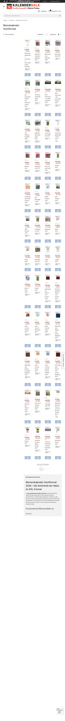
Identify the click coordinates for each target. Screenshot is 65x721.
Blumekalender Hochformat (21, 20)
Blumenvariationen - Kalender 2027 (38, 57)
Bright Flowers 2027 (47, 198)
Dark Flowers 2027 (57, 198)
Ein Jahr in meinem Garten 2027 (38, 406)
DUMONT (37, 127)
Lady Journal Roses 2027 (37, 368)
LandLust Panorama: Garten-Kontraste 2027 (48, 445)
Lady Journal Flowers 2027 (27, 329)
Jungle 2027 (57, 260)
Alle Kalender (11, 20)
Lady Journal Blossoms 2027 (37, 329)
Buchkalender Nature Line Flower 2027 (48, 293)
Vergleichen (40, 34)
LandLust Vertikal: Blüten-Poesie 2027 (37, 444)
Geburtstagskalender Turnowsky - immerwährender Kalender (28, 59)
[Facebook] (4, 1)
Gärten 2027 (57, 166)
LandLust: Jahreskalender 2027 (37, 97)
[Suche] (60, 15)
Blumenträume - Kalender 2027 (48, 57)
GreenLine (27, 47)
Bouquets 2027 (47, 230)
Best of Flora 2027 (27, 290)
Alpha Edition (56, 48)
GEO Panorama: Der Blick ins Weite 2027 (48, 98)
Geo (46, 87)
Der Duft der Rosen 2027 (48, 168)
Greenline (57, 127)
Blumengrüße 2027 (57, 55)
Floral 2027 (56, 230)
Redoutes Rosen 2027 (57, 442)
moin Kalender (37, 48)
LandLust (37, 87)
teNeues (27, 191)
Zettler (57, 397)
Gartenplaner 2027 (48, 135)
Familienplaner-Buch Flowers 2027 (27, 199)
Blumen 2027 (27, 167)
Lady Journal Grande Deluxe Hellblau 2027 (47, 369)
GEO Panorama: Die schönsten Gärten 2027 (58, 97)
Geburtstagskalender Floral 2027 (58, 136)
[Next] (47, 469)
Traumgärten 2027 (47, 405)
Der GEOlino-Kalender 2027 (27, 136)
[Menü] (62, 708)
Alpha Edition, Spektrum (27, 88)
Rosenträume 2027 (38, 167)
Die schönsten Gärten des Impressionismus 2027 (28, 100)
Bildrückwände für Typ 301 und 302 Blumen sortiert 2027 (58, 408)
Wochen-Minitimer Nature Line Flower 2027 (57, 293)
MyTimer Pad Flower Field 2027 (27, 407)
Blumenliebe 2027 (37, 260)
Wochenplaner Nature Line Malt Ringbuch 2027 (27, 369)
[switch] (59, 712)
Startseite (5, 20)
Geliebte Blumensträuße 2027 (38, 136)
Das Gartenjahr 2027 (37, 199)
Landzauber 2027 (37, 230)
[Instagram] (7, 1)
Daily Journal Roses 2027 (47, 329)
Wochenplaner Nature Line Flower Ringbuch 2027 (58, 370)
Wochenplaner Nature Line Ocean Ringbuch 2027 (58, 331)
